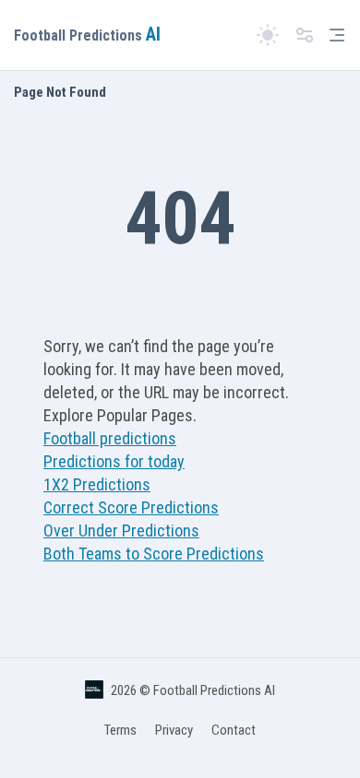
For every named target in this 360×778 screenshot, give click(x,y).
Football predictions (109, 438)
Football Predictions (87, 35)
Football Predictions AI (214, 690)
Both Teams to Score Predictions (153, 553)
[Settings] (304, 35)
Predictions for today (114, 461)
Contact (233, 730)
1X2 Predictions (96, 484)
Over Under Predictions (121, 530)
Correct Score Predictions (131, 507)
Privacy (174, 730)
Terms (120, 730)
